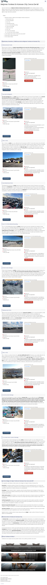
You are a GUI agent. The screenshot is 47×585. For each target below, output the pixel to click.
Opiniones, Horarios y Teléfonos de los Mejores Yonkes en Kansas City (17, 17)
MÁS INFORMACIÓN (6, 89)
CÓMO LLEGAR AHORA (28, 80)
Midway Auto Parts (9, 27)
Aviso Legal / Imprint (4, 577)
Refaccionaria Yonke (9, 19)
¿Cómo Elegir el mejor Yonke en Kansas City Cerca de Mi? (15, 33)
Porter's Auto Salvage (10, 26)
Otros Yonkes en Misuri (9, 36)
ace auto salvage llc (10, 20)
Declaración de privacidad (5, 581)
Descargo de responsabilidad (6, 578)
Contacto (2, 583)
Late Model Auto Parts (10, 23)
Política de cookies (4, 580)
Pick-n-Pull (8, 22)
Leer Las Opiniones (30, 73)
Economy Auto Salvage (10, 30)
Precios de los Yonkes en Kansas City (11, 35)
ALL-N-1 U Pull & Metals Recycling (12, 24)
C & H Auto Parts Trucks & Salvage (13, 32)
